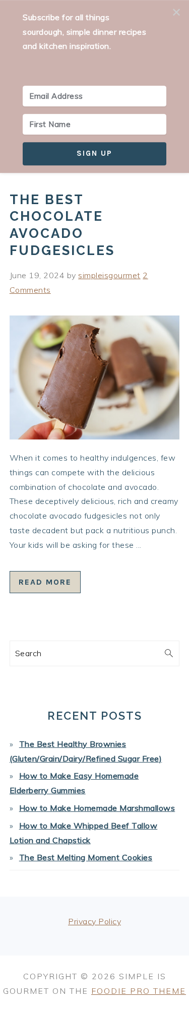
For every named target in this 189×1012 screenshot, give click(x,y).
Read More (45, 582)
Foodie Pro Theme (138, 991)
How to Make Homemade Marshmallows (97, 808)
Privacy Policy (94, 921)
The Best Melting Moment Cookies (86, 857)
